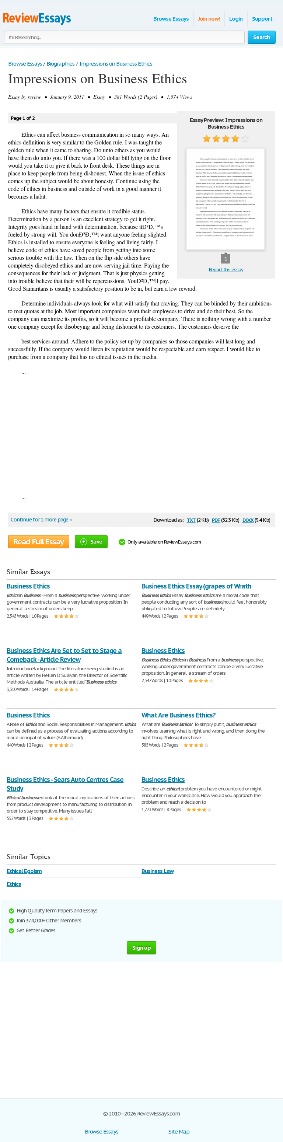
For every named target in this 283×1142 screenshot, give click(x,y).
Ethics (14, 883)
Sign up (141, 947)
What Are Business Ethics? (179, 715)
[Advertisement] (141, 433)
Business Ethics (28, 586)
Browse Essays (170, 18)
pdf (216, 519)
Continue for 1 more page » (41, 519)
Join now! (209, 18)
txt (191, 519)
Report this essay (226, 269)
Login (235, 18)
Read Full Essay (39, 541)
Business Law (158, 870)
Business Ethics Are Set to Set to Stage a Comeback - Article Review (64, 655)
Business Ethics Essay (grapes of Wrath (196, 586)
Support (262, 18)
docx (248, 519)
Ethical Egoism (24, 870)
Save (96, 541)
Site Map (178, 1131)
